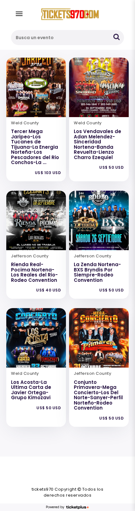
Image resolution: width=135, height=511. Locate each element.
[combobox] (67, 37)
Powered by (55, 507)
